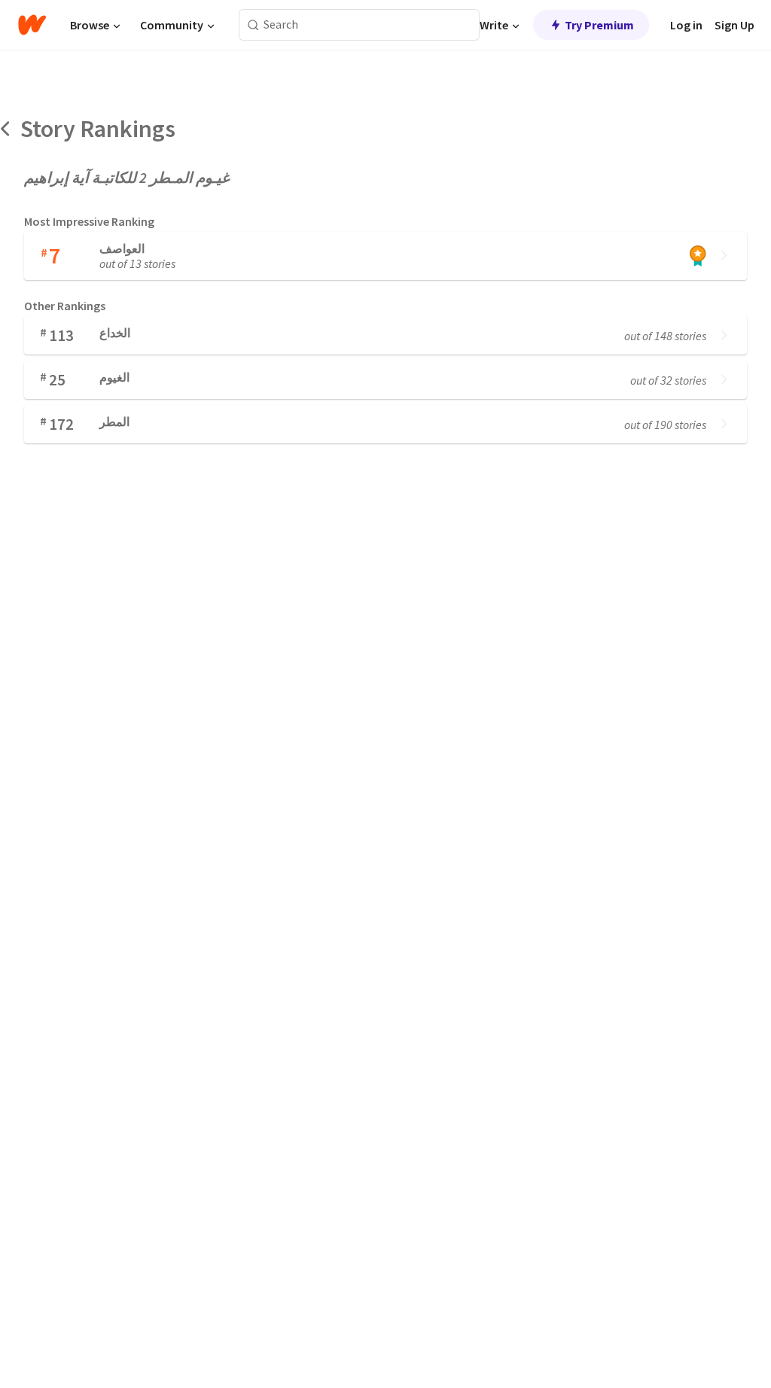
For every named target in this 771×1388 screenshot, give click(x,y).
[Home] (32, 24)
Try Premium (599, 24)
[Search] (253, 25)
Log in (686, 24)
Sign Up (734, 24)
